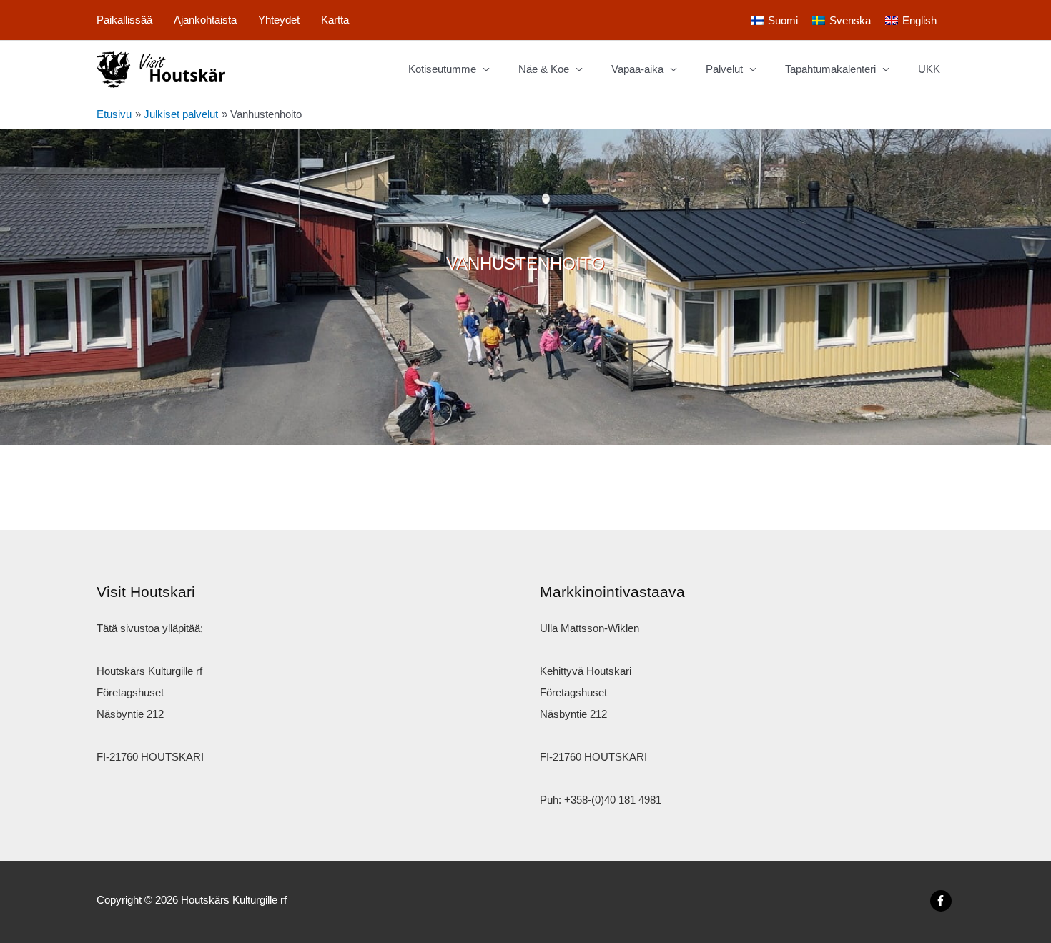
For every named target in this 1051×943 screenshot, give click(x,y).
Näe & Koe (543, 69)
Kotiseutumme (442, 69)
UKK (929, 69)
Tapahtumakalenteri (830, 69)
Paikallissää (124, 20)
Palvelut (724, 69)
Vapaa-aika (637, 69)
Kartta (335, 20)
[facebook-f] (942, 901)
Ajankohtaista (205, 20)
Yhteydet (279, 20)
